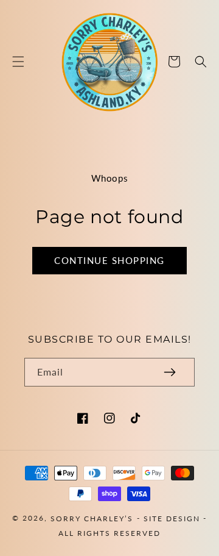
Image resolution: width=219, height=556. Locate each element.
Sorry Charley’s (91, 519)
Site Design (172, 519)
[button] (18, 61)
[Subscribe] (169, 372)
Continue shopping (109, 260)
